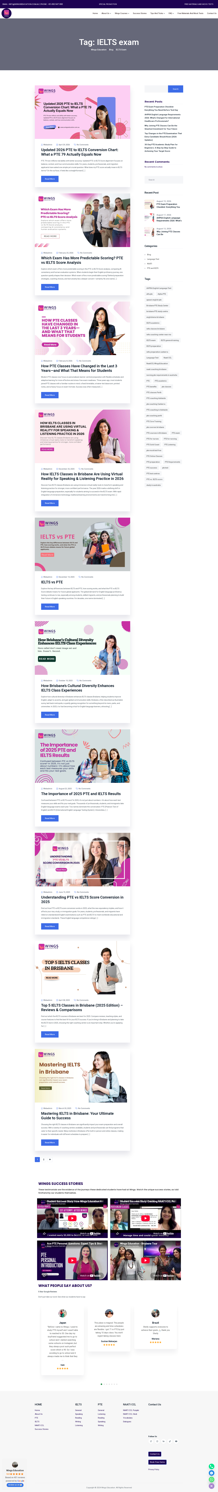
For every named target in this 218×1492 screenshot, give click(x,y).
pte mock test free (153, 450)
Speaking (79, 1414)
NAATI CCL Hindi (130, 1414)
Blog (149, 255)
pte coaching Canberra (155, 404)
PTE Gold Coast (152, 445)
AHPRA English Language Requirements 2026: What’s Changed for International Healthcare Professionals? (163, 117)
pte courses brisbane (155, 427)
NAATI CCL (39, 1425)
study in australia (153, 485)
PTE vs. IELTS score (154, 479)
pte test (165, 468)
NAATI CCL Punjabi (131, 1410)
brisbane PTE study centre (157, 311)
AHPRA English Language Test (158, 288)
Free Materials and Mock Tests (199, 4)
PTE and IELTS (152, 268)
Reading (78, 1418)
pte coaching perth (154, 416)
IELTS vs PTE (52, 582)
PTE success (151, 468)
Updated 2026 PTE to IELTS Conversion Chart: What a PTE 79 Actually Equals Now (79, 152)
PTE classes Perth (153, 392)
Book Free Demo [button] (157, 1462)
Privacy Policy (153, 1469)
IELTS (37, 1421)
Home (95, 13)
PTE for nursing (170, 439)
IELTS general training (170, 340)
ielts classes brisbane (155, 329)
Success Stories (140, 13)
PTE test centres (153, 474)
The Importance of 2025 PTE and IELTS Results (81, 794)
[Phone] (211, 1466)
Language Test (153, 259)
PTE (148, 381)
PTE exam (176, 433)
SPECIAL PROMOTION (108, 4)
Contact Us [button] (155, 1454)
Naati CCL (167, 358)
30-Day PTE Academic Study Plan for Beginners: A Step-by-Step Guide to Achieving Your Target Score (161, 147)
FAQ (170, 13)
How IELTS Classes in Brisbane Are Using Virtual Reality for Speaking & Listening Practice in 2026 (82, 476)
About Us (105, 13)
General (78, 1410)
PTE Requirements (172, 462)
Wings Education (15, 1470)
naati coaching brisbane (156, 369)
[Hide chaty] (211, 1486)
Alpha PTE (162, 294)
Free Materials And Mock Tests (190, 13)
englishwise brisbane (155, 317)
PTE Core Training (153, 421)
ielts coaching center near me (158, 335)
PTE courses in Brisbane (156, 433)
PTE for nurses (152, 439)
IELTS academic (152, 323)
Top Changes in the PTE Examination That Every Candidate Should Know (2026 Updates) (163, 136)
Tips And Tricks (156, 13)
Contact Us (211, 13)
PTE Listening (169, 445)
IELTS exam (151, 340)
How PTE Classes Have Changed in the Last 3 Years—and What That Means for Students (79, 368)
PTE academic (161, 381)
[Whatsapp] (211, 1479)
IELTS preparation (153, 346)
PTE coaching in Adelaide (157, 410)
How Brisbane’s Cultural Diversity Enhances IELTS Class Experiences (77, 687)
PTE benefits (151, 387)
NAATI (149, 264)
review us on (13, 1485)
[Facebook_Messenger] (211, 1473)
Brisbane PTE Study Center (157, 306)
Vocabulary (127, 1418)
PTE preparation (153, 462)
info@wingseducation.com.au (24, 4)
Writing (78, 1421)
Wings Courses (121, 13)
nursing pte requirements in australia (161, 375)
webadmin (47, 145)
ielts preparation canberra (157, 352)
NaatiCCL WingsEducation (157, 364)
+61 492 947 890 (55, 4)
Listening (79, 1425)
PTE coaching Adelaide (156, 398)
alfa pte (149, 294)
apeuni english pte (153, 300)
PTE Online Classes (154, 456)
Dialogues (127, 1421)
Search (176, 89)
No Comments (82, 145)
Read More (50, 179)
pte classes (166, 387)
